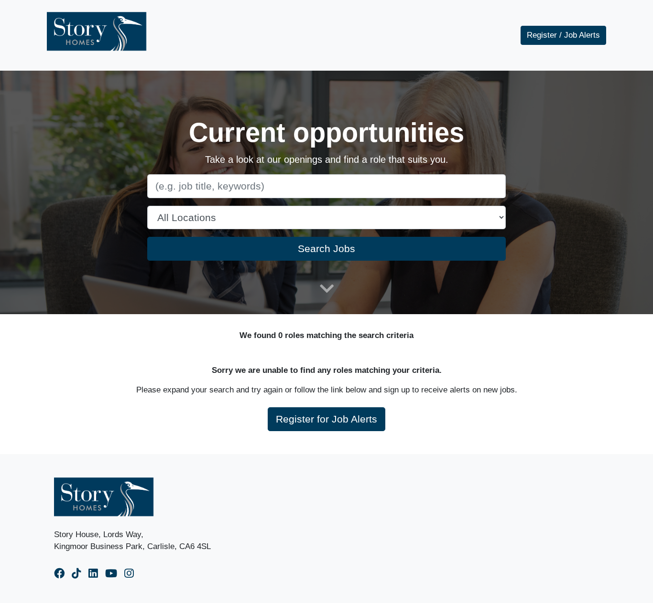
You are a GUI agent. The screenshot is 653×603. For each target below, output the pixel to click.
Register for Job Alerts (326, 418)
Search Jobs (326, 248)
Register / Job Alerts (563, 35)
